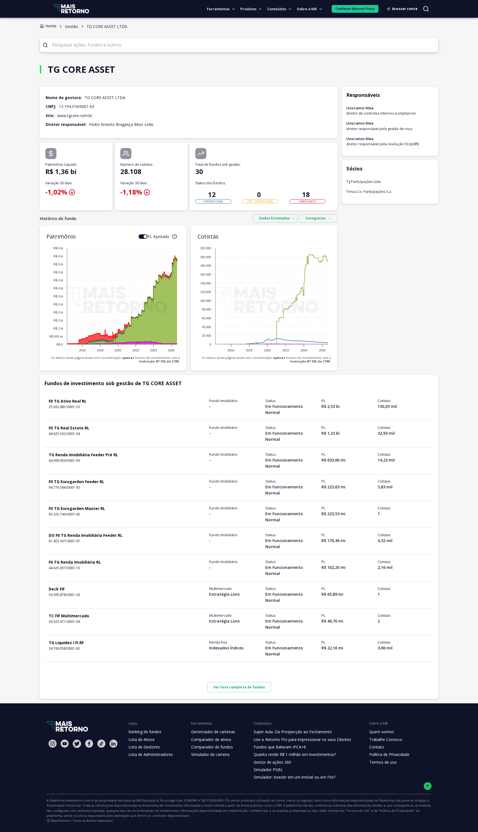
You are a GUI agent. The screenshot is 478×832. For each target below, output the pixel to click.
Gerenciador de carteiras (213, 731)
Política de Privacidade (389, 754)
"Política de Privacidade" (396, 810)
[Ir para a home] (71, 8)
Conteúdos (276, 8)
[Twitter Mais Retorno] (77, 744)
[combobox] (275, 218)
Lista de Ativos (141, 739)
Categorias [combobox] (315, 218)
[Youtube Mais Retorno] (65, 744)
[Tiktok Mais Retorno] (101, 744)
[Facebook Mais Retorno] (89, 744)
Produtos (248, 8)
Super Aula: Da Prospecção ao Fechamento (293, 731)
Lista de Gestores (144, 747)
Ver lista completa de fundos (239, 687)
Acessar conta (404, 8)
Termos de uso (383, 762)
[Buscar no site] (426, 8)
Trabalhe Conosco (385, 739)
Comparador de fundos (212, 747)
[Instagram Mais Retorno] (52, 744)
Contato (376, 747)
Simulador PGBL (268, 769)
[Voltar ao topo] (428, 786)
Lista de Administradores (150, 754)
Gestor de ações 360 (272, 762)
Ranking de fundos (145, 731)
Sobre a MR (307, 8)
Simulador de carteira (210, 754)
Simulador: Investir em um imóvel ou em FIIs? (294, 777)
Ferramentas (218, 8)
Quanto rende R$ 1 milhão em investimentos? (295, 754)
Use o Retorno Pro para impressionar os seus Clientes (302, 739)
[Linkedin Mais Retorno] (113, 744)
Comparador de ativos (211, 739)
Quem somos (381, 731)
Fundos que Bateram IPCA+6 (280, 747)
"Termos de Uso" (357, 810)
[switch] (143, 236)
